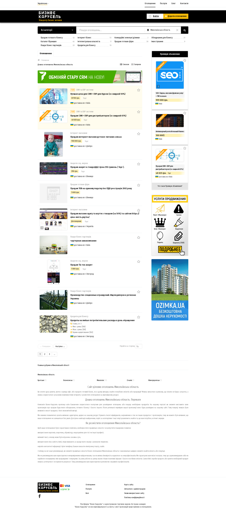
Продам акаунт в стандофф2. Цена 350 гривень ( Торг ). (97, 167)
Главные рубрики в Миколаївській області (53, 365)
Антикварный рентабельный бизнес (170, 131)
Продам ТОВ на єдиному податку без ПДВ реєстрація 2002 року (101, 188)
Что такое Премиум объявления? (170, 186)
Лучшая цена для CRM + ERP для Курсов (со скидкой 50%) (97, 94)
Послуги (163, 3)
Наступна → (60, 346)
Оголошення (150, 3)
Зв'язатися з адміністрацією (134, 489)
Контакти (184, 3)
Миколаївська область (46, 375)
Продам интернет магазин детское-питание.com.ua (96, 136)
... (54, 354)
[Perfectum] (90, 76)
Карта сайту (128, 485)
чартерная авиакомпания (83, 240)
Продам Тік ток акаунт (81, 264)
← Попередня (45, 346)
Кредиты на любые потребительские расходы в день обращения (102, 320)
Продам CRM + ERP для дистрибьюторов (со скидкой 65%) (98, 115)
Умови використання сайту (134, 493)
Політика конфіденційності (134, 497)
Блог (174, 3)
